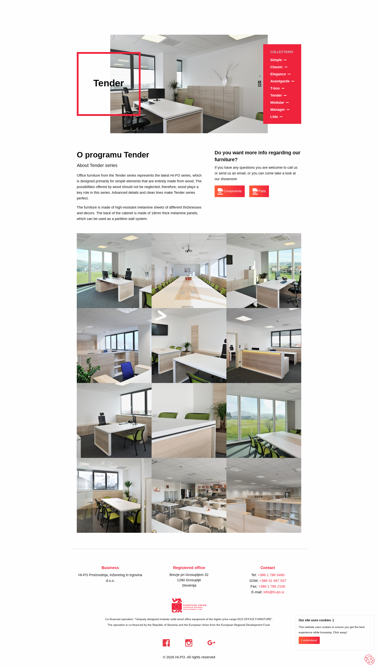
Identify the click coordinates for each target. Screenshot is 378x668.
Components (232, 191)
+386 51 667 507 (272, 581)
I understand (309, 640)
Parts (262, 191)
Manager (277, 109)
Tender (276, 95)
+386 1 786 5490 (271, 575)
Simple (276, 60)
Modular (277, 102)
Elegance (278, 74)
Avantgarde (280, 81)
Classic (276, 67)
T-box (275, 88)
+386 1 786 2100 (271, 586)
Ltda (274, 116)
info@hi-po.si (273, 592)
